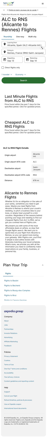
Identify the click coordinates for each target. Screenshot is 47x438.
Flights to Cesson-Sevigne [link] (15, 300)
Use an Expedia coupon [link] (12, 404)
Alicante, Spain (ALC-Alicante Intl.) (24, 45)
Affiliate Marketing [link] (11, 341)
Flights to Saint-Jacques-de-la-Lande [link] (23, 10)
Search (23, 80)
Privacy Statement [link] (11, 356)
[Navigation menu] (42, 4)
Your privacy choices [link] (11, 377)
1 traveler (6, 74)
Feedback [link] (7, 346)
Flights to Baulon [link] (11, 280)
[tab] (8, 36)
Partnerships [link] (8, 329)
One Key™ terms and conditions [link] (15, 369)
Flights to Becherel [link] (12, 285)
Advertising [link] (8, 337)
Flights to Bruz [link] (10, 295)
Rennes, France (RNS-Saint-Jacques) (25, 53)
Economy (19, 74)
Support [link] (7, 392)
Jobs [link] (6, 325)
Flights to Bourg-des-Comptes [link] (17, 290)
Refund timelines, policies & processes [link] (18, 400)
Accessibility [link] (8, 373)
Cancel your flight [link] (10, 396)
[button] (23, 265)
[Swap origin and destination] (42, 48)
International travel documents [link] (15, 408)
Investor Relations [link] (10, 333)
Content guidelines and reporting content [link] (19, 381)
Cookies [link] (7, 360)
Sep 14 (33, 60)
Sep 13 (10, 60)
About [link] (6, 321)
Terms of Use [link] (9, 365)
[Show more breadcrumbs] (4, 10)
